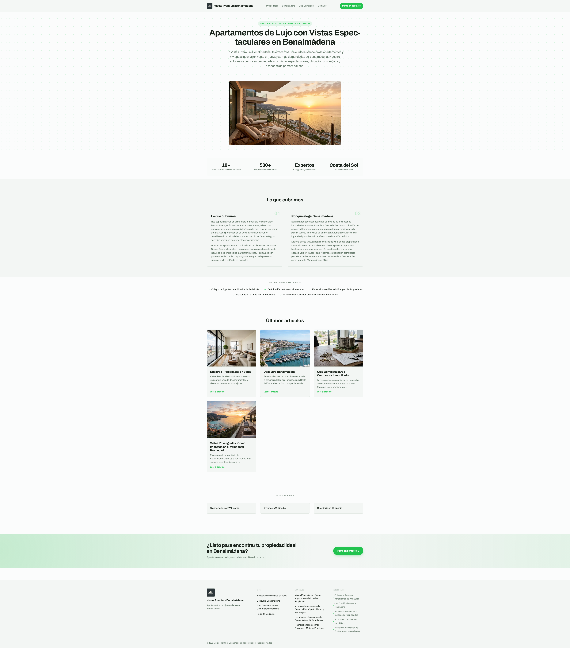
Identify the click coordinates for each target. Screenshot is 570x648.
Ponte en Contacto (265, 614)
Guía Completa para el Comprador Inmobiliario (268, 607)
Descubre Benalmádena (268, 601)
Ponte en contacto (351, 6)
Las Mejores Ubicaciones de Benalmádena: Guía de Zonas (309, 619)
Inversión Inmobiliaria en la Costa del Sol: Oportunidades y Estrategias (309, 609)
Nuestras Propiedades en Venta (272, 595)
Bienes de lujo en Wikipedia (224, 508)
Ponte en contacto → (348, 551)
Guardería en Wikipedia (329, 508)
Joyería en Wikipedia (275, 508)
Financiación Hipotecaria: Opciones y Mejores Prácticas (309, 626)
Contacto (322, 6)
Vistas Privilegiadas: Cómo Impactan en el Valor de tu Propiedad (307, 598)
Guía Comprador (306, 6)
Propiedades (272, 6)
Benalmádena (288, 6)
